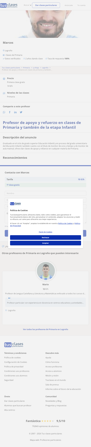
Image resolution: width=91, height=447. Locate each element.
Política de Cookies (65, 223)
